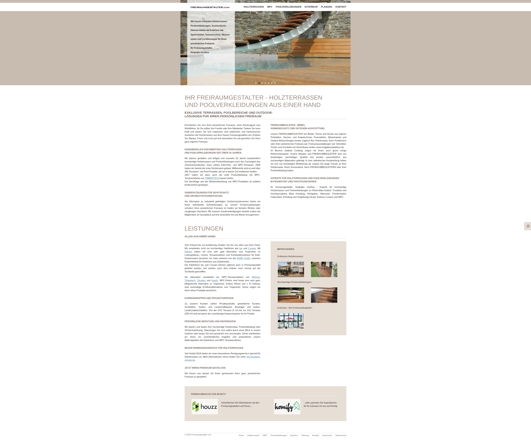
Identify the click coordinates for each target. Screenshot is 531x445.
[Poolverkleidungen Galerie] (291, 302)
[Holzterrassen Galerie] (291, 276)
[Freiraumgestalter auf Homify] (287, 413)
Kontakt (528, 226)
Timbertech (190, 280)
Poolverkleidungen (288, 7)
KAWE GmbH (243, 258)
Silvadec (201, 280)
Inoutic (215, 280)
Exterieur (311, 7)
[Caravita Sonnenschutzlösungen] (291, 328)
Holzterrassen (254, 7)
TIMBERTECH (212, 178)
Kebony (188, 252)
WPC (269, 7)
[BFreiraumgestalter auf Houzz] (205, 413)
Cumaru (252, 248)
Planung (326, 7)
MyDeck (256, 277)
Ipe (240, 248)
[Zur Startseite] (211, 7)
